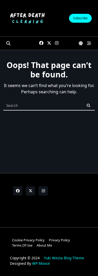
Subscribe (80, 18)
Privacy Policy (59, 240)
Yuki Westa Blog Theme (64, 257)
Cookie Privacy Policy (28, 240)
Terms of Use (22, 245)
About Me (44, 245)
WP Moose (41, 263)
